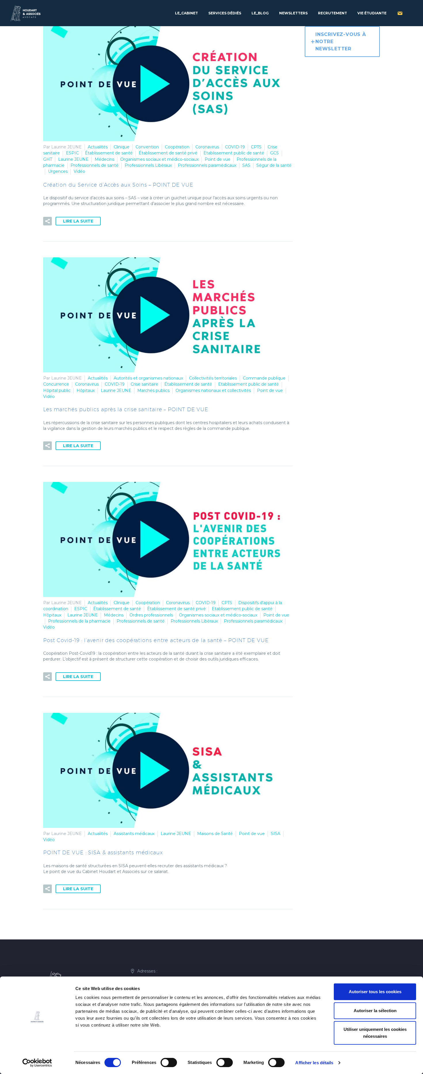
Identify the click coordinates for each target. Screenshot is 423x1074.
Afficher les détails (314, 1062)
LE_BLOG (260, 13)
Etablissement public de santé (233, 153)
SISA (275, 833)
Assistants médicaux (134, 833)
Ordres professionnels (151, 615)
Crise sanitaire (144, 384)
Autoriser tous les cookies (375, 991)
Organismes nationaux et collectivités (213, 390)
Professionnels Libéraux (148, 165)
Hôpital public (56, 390)
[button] (47, 221)
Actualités (98, 147)
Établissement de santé (109, 153)
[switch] (169, 1062)
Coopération (177, 147)
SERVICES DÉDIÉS (224, 13)
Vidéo (79, 171)
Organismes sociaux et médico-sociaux (159, 159)
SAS (246, 165)
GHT (47, 159)
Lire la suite (78, 221)
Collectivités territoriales (213, 378)
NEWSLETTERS (293, 13)
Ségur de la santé (273, 165)
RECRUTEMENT (332, 13)
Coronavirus (207, 147)
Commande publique (264, 378)
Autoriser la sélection (375, 1010)
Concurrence (56, 384)
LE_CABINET (186, 13)
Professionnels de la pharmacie (79, 621)
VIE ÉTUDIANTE (371, 13)
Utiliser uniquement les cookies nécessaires (375, 1033)
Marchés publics (153, 390)
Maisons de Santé (215, 833)
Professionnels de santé (94, 165)
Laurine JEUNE (73, 159)
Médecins (104, 159)
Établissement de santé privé (168, 153)
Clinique (121, 147)
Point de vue (217, 159)
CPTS (256, 147)
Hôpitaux (86, 390)
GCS (274, 153)
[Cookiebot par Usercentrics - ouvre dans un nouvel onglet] (37, 1062)
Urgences (58, 171)
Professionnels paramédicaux (207, 165)
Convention (147, 147)
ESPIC (72, 153)
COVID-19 (235, 147)
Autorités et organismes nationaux (148, 378)
